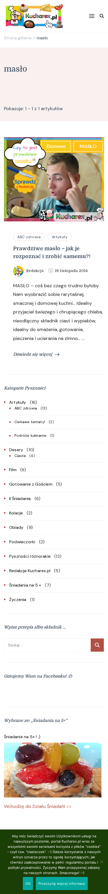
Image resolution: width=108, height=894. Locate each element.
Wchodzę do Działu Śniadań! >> (38, 806)
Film (13, 469)
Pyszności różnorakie (30, 556)
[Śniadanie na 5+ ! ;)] (52, 770)
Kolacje (16, 513)
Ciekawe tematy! (29, 421)
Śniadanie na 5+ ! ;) (22, 736)
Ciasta (20, 455)
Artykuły (60, 237)
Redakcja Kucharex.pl (29, 570)
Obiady (16, 527)
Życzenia (17, 599)
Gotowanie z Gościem (30, 484)
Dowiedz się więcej (32, 354)
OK (27, 883)
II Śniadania (20, 498)
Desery (16, 450)
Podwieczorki (22, 542)
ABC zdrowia (29, 237)
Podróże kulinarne (30, 435)
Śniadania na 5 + (25, 585)
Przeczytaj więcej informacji (61, 883)
